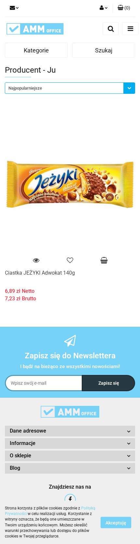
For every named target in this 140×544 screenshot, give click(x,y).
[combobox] (70, 88)
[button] (124, 8)
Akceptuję (115, 522)
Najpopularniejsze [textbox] (25, 88)
